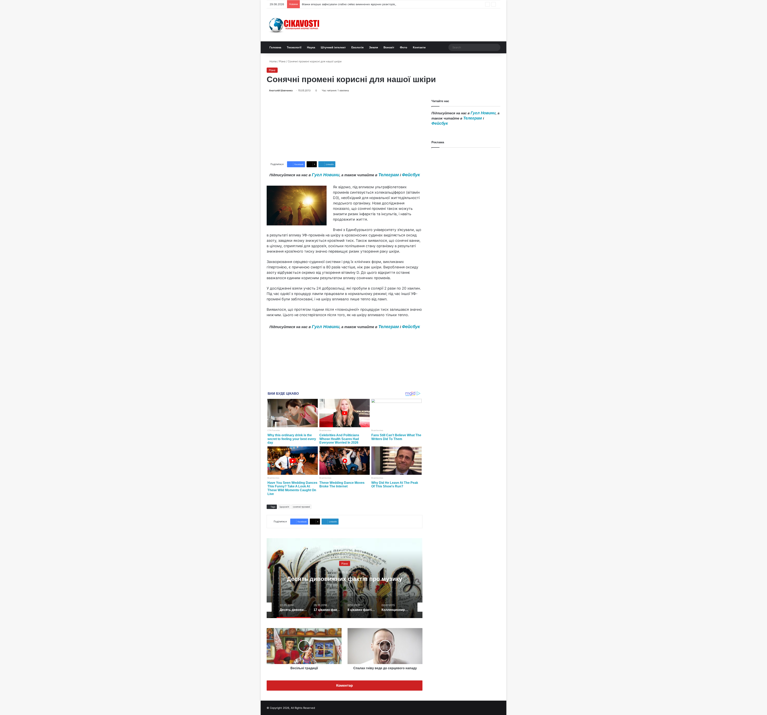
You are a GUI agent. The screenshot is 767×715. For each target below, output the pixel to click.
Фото (403, 47)
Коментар (344, 685)
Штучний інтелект (333, 47)
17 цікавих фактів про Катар (344, 578)
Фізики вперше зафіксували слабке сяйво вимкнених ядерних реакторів (348, 4)
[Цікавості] (295, 24)
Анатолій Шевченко (281, 90)
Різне (282, 61)
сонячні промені (301, 506)
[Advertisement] (344, 127)
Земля (373, 47)
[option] (344, 578)
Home (273, 61)
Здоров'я (284, 506)
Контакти (419, 47)
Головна (275, 47)
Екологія (357, 47)
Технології (294, 47)
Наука (311, 47)
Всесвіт (389, 47)
